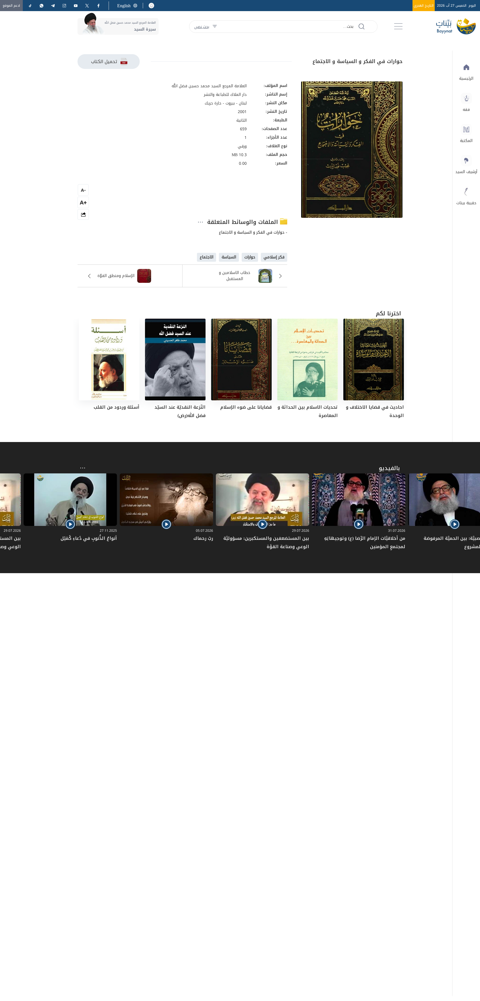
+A (83, 202)
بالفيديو (389, 468)
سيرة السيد (145, 29)
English (124, 5)
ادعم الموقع (11, 6)
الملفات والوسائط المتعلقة (243, 222)
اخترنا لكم (388, 313)
